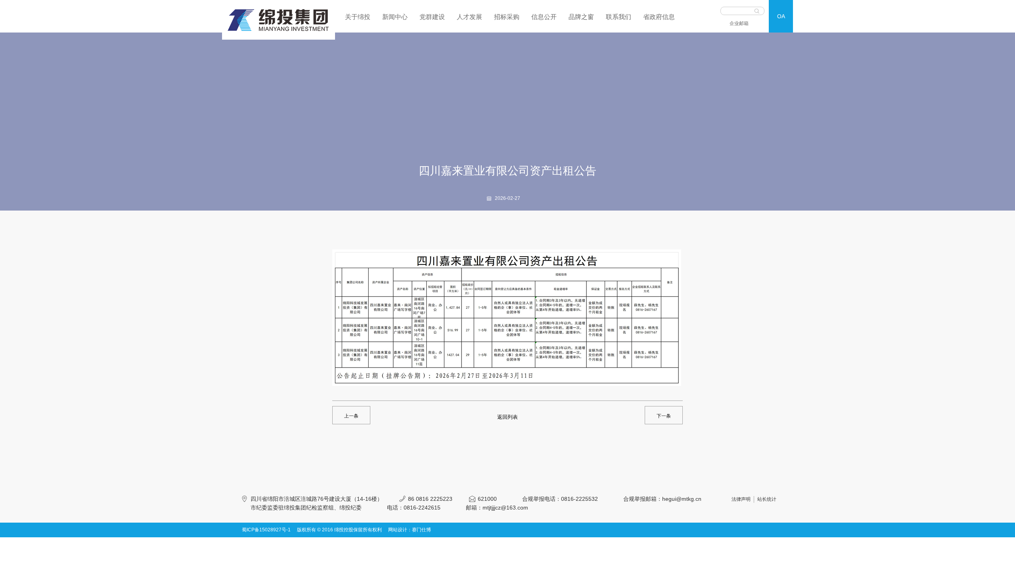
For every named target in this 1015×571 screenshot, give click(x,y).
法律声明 (741, 499)
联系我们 (618, 16)
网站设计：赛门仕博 (409, 530)
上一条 (351, 416)
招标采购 (506, 16)
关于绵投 (357, 16)
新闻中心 (395, 16)
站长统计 (766, 499)
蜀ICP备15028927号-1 (266, 530)
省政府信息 (659, 16)
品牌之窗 (581, 16)
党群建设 (432, 16)
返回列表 (507, 417)
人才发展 (469, 16)
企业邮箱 (739, 23)
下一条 (664, 416)
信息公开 (544, 16)
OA (781, 16)
